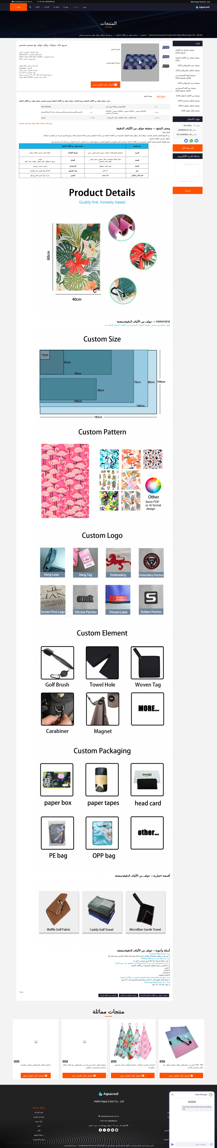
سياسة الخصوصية (39, 1139)
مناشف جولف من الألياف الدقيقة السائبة (154, 995)
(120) (189, 65)
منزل (84, 7)
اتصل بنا (56, 7)
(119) (185, 89)
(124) (187, 59)
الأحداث (46, 7)
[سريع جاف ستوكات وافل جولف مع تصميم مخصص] (140, 62)
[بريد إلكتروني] (186, 140)
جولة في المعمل (38, 1117)
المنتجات (75, 7)
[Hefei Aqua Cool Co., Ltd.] (203, 7)
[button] (200, 1047)
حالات (39, 1130)
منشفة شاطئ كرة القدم (128, 995)
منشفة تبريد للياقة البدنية (108, 995)
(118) (190, 111)
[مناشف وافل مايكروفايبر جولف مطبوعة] (133, 1041)
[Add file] (211, 1144)
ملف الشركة (39, 1112)
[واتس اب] (191, 140)
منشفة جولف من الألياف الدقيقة (126, 35)
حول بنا (66, 7)
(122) (189, 83)
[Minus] (172, 1094)
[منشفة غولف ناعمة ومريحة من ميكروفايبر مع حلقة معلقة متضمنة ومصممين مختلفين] (181, 1041)
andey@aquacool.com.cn (23, 1)
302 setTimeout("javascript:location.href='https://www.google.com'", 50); (176, 35)
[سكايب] (196, 140)
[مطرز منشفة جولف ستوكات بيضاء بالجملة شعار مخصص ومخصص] (36, 1041)
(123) (184, 51)
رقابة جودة (38, 1121)
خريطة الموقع (38, 1135)
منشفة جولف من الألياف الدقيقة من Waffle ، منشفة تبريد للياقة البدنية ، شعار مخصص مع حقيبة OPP (84, 1066)
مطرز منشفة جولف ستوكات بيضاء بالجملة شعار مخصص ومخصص (36, 1066)
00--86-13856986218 (47, 1)
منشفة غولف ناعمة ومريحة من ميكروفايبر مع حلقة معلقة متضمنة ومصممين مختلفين (181, 1066)
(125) (185, 76)
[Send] (172, 1144)
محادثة (18, 7)
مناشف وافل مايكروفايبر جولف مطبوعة (133, 1065)
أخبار (38, 1126)
